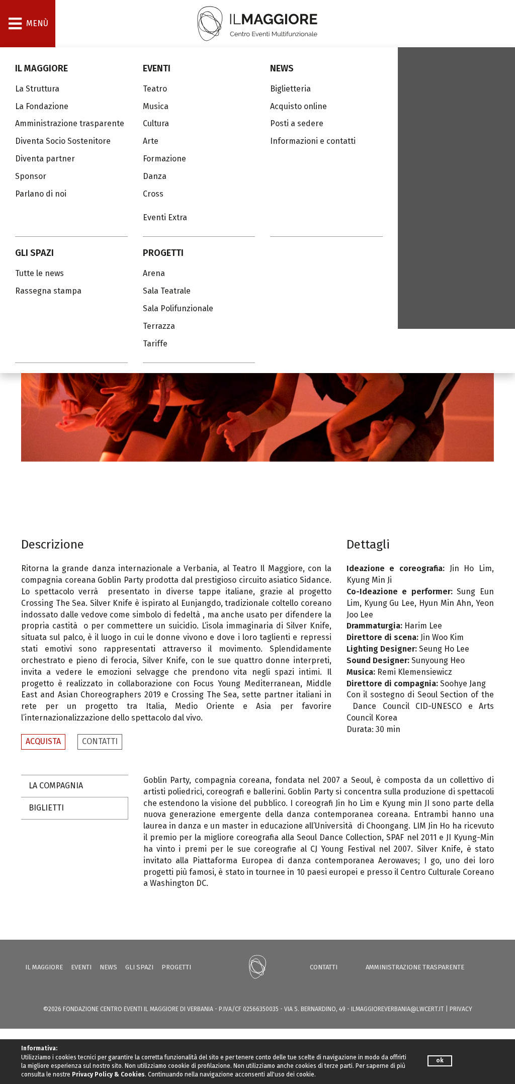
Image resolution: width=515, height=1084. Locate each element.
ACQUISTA (43, 741)
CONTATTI (100, 741)
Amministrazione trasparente (415, 967)
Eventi (156, 68)
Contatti (323, 967)
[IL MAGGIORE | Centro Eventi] (257, 23)
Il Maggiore (41, 68)
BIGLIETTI (46, 807)
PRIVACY (461, 1009)
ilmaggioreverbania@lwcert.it (397, 1009)
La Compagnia (56, 785)
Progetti (163, 252)
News (282, 68)
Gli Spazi (34, 252)
